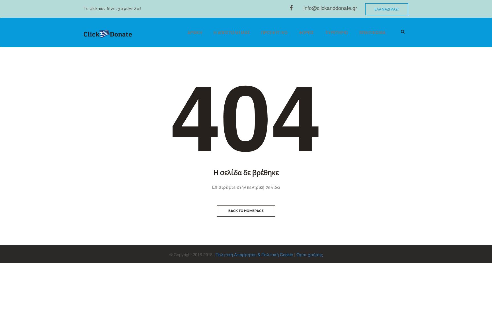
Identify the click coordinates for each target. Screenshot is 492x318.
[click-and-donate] (108, 34)
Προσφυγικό (274, 32)
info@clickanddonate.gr (330, 7)
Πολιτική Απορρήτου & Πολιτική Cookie (254, 254)
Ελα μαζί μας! (386, 9)
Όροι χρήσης (309, 254)
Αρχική (194, 32)
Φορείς (306, 32)
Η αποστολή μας (232, 32)
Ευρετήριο (336, 32)
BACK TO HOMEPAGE (246, 211)
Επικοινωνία (372, 32)
